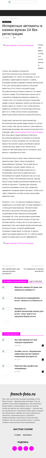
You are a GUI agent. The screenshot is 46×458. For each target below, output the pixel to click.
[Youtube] (31, 448)
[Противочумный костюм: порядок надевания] (7, 343)
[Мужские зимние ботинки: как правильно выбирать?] (7, 290)
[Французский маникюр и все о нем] (23, 5)
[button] (3, 13)
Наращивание (14, 18)
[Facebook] (14, 448)
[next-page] (7, 322)
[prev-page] (3, 322)
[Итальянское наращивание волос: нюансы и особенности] (7, 300)
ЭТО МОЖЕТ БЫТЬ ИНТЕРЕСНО (15, 281)
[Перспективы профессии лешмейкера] (7, 369)
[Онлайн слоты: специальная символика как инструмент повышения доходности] (7, 352)
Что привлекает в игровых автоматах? (34, 270)
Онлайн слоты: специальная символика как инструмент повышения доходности (28, 353)
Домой (4, 18)
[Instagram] (20, 448)
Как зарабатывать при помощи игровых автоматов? (11, 271)
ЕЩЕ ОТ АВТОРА (35, 281)
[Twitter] (26, 448)
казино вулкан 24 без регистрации (28, 132)
